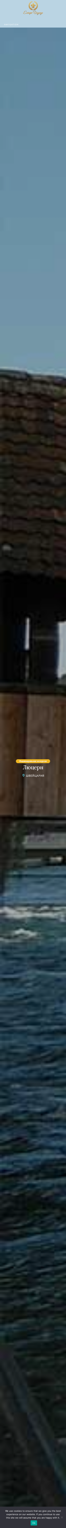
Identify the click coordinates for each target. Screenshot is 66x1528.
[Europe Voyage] (33, 8)
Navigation (11, 24)
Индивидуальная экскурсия (33, 761)
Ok (33, 1523)
